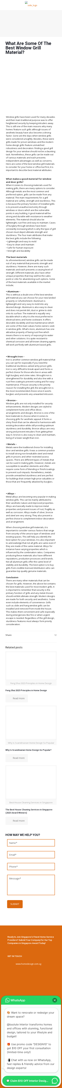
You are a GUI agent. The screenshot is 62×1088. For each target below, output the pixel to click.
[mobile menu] (57, 5)
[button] (54, 1000)
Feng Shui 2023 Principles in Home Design (26, 690)
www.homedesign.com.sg (28, 963)
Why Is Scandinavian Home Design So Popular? (28, 750)
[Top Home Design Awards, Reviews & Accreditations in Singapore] (31, 5)
